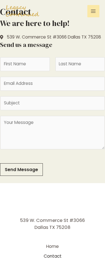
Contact (53, 256)
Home (52, 246)
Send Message (21, 169)
